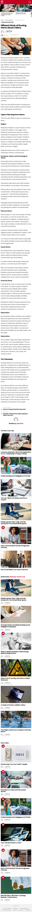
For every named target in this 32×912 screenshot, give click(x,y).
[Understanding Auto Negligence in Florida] (22, 8)
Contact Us (27, 910)
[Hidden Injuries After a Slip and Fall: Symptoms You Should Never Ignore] (16, 511)
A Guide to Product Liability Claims (13, 705)
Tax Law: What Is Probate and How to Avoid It (14, 499)
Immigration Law (6, 449)
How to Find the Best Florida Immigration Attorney (15, 546)
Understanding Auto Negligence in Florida (21, 13)
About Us (21, 910)
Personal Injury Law (7, 519)
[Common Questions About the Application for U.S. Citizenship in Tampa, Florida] (7, 8)
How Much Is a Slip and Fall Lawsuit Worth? (13, 791)
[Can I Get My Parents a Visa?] (16, 832)
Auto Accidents (6, 473)
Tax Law (4, 495)
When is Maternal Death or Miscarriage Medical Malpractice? (15, 652)
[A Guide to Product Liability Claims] (16, 694)
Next (31, 10)
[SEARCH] (30, 2)
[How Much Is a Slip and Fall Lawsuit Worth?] (16, 779)
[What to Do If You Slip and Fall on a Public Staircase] (16, 667)
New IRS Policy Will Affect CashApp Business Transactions (13, 896)
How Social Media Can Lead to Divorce (14, 570)
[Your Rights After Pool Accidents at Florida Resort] (16, 719)
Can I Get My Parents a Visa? (11, 843)
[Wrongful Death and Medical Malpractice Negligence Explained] (16, 614)
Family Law (5, 567)
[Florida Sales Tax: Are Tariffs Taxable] (16, 754)
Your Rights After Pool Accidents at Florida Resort (16, 731)
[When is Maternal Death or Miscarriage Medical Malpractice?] (16, 641)
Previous (1, 10)
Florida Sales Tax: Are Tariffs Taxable (14, 764)
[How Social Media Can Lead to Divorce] (16, 559)
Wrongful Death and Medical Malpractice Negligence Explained (15, 626)
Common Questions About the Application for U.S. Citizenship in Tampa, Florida (7, 14)
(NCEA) (3, 93)
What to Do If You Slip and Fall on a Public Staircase (15, 679)
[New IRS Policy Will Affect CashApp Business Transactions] (16, 885)
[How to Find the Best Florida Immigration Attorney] (16, 535)
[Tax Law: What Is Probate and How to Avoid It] (16, 487)
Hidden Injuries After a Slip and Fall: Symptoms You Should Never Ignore (13, 523)
